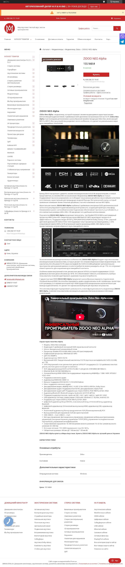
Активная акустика (41, 509)
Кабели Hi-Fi (12, 145)
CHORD (10, 156)
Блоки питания (13, 177)
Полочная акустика (42, 522)
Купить (96, 75)
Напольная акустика (42, 519)
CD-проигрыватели (71, 528)
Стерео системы (13, 66)
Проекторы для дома (15, 134)
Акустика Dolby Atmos (42, 542)
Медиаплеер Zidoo (72, 49)
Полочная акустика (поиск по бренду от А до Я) (15, 206)
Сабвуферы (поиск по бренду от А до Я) (17, 212)
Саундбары (11, 69)
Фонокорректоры (14, 108)
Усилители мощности (15, 130)
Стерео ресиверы (14, 86)
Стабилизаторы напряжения (18, 169)
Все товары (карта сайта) (104, 545)
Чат (116, 561)
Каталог (46, 49)
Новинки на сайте (101, 549)
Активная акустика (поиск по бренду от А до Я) (15, 187)
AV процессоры (13, 123)
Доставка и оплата (55, 39)
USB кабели (98, 526)
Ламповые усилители (15, 119)
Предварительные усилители (19, 127)
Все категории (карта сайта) (105, 542)
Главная (7, 39)
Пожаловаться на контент (88, 564)
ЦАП (9, 142)
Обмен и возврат (84, 39)
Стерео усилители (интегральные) (14, 82)
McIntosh (10, 152)
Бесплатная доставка (91, 87)
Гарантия (70, 39)
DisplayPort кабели (101, 539)
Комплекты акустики (42, 545)
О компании (39, 39)
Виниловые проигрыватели (18, 105)
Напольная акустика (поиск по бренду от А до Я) (16, 199)
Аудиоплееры (12, 181)
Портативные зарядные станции (16, 165)
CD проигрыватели (14, 97)
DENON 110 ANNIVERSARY (16, 149)
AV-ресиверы (12, 77)
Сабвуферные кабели (102, 522)
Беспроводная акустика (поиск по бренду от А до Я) (17, 193)
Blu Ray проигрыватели (16, 101)
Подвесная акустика (42, 529)
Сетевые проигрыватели (17, 90)
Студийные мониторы (43, 516)
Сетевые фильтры (101, 536)
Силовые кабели (100, 532)
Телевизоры (12, 138)
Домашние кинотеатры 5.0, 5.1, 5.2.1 (19, 61)
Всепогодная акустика (43, 536)
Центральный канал (42, 526)
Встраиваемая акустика (43, 532)
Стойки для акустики (42, 549)
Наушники (11, 112)
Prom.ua (74, 561)
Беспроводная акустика (43, 513)
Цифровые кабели (101, 519)
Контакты (98, 39)
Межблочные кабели (102, 513)
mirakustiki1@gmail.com (15, 279)
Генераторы (12, 173)
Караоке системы (14, 160)
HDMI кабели (99, 516)
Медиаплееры (57, 49)
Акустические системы (16, 73)
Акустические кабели (102, 509)
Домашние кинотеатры (13, 509)
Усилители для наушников (17, 116)
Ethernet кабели (100, 529)
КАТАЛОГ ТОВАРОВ (21, 39)
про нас (94, 6)
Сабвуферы (38, 539)
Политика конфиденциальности (111, 564)
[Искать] (117, 28)
